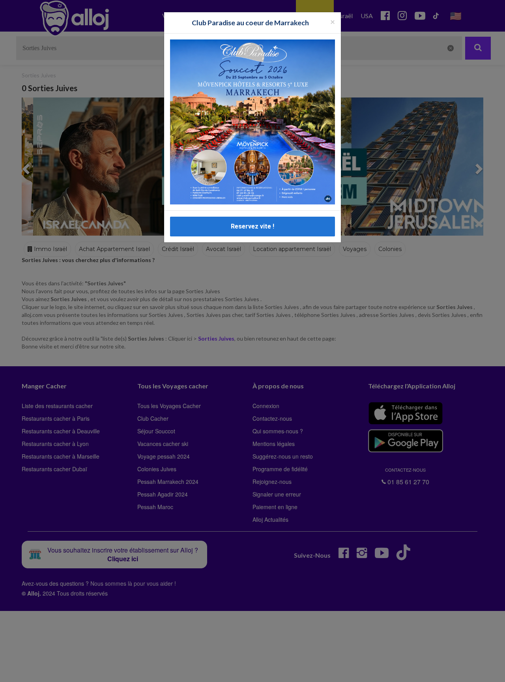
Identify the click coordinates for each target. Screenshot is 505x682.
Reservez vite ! (252, 226)
